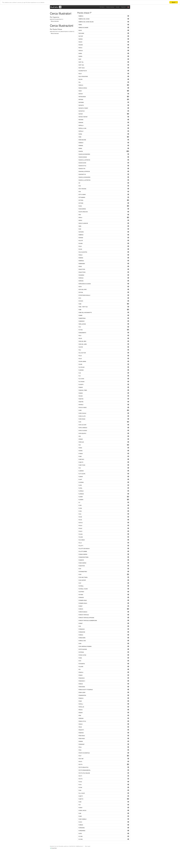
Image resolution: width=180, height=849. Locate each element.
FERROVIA (80, 278)
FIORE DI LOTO (82, 416)
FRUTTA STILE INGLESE (84, 773)
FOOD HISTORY (82, 580)
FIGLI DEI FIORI (82, 352)
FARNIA (80, 148)
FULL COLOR (81, 793)
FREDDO (80, 712)
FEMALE (80, 255)
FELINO (80, 249)
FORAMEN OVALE (82, 600)
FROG (79, 750)
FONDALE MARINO (82, 554)
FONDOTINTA (81, 565)
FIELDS (80, 338)
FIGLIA (80, 355)
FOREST (80, 606)
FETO (79, 298)
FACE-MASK (81, 33)
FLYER (79, 505)
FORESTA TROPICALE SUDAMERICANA (87, 620)
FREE (79, 715)
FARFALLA (80, 125)
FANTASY (80, 114)
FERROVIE (80, 281)
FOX (79, 669)
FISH (79, 445)
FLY (79, 502)
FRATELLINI (81, 707)
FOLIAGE (80, 537)
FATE (79, 191)
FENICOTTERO (82, 272)
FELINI (80, 246)
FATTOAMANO (81, 197)
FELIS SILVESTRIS (82, 252)
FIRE (79, 436)
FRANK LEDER (81, 692)
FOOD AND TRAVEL (83, 577)
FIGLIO (80, 358)
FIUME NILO (81, 459)
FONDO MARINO (82, 563)
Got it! (173, 2)
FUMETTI (80, 796)
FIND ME (80, 396)
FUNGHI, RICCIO (82, 810)
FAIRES (80, 53)
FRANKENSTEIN (82, 695)
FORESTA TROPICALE (83, 614)
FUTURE (80, 836)
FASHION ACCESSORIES (84, 154)
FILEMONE (81, 370)
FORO (79, 643)
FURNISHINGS (81, 830)
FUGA (79, 790)
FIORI (79, 422)
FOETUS (80, 522)
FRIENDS (80, 741)
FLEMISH (80, 476)
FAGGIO (80, 42)
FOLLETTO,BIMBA (82, 551)
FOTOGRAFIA (81, 663)
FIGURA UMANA (82, 361)
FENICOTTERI (81, 269)
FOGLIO (80, 531)
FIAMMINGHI (81, 321)
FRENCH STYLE (82, 721)
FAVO (79, 214)
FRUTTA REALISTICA (83, 767)
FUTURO (80, 839)
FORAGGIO (81, 597)
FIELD (79, 335)
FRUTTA (80, 764)
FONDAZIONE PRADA (83, 557)
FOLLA (80, 542)
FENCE (80, 266)
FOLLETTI (80, 545)
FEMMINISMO (81, 263)
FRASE (80, 701)
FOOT (79, 583)
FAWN (79, 226)
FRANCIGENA (81, 686)
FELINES (80, 243)
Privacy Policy (54, 848)
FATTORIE (80, 203)
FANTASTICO (81, 111)
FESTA (80, 286)
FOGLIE (80, 528)
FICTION (80, 329)
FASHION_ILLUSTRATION (84, 180)
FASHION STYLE (82, 165)
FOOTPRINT (81, 591)
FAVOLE (80, 220)
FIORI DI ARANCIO (82, 427)
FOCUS (80, 519)
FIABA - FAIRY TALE (83, 306)
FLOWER (80, 496)
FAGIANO (80, 44)
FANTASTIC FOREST (83, 108)
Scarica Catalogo (110, 7)
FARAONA (80, 122)
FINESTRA (80, 399)
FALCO (80, 73)
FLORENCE (81, 494)
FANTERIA (80, 119)
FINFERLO (80, 404)
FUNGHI (80, 807)
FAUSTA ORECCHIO (83, 211)
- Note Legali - (87, 846)
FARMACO (80, 142)
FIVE (79, 468)
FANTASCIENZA (82, 96)
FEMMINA (80, 257)
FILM (79, 373)
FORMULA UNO (82, 640)
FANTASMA (81, 102)
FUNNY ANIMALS (82, 819)
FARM (79, 137)
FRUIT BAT (81, 758)
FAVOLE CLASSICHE (83, 223)
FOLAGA (80, 534)
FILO (79, 376)
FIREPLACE (81, 442)
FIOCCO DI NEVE (82, 407)
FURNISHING (81, 827)
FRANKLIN (80, 698)
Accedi (117, 7)
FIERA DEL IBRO (82, 341)
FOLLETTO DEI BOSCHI (84, 548)
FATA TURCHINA (82, 188)
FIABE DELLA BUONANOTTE (85, 312)
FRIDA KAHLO (81, 735)
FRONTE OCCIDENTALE (84, 753)
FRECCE (80, 709)
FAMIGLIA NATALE (82, 88)
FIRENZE (80, 439)
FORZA (80, 658)
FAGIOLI (80, 47)
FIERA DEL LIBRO (82, 344)
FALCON (80, 79)
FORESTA (80, 609)
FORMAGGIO (81, 629)
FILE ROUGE (81, 367)
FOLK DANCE (81, 540)
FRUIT (79, 755)
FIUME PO (80, 462)
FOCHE (80, 517)
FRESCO (80, 724)
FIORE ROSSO (81, 419)
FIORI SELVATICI (82, 433)
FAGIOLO (80, 50)
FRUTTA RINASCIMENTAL (84, 770)
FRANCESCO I (81, 681)
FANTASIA (80, 99)
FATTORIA (80, 200)
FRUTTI (80, 776)
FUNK (79, 813)
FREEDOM (80, 718)
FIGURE (80, 364)
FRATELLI (80, 704)
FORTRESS (81, 652)
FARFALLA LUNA (82, 128)
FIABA (79, 304)
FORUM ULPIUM (82, 655)
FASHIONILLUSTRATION (84, 171)
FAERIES (80, 39)
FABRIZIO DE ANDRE (83, 27)
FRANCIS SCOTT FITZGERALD (85, 689)
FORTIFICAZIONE (82, 649)
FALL (79, 82)
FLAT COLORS (81, 473)
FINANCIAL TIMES (82, 390)
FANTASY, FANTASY (82, 116)
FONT (79, 568)
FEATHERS (81, 232)
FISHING (80, 450)
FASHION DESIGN (82, 157)
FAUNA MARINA (82, 209)
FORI (79, 626)
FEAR (79, 229)
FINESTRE (80, 401)
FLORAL (80, 488)
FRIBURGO (81, 732)
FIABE (79, 309)
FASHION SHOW (82, 163)
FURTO (80, 833)
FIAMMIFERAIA (82, 318)
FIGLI (79, 350)
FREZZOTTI (81, 730)
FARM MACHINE (82, 139)
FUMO (79, 802)
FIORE (79, 410)
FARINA (80, 134)
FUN (79, 804)
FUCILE (80, 781)
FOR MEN (80, 594)
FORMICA (80, 635)
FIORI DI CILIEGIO (82, 430)
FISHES (80, 447)
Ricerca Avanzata (55, 21)
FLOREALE (81, 491)
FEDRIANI (80, 237)
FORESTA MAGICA (82, 612)
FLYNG (80, 511)
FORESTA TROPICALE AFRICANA (86, 617)
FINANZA (80, 393)
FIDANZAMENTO (82, 332)
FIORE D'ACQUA (82, 413)
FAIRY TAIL (81, 62)
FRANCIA (80, 684)
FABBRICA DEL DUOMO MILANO (86, 21)
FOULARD (80, 666)
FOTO (79, 660)
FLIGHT (80, 479)
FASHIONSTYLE (82, 174)
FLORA (80, 485)
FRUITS (80, 761)
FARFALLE (80, 131)
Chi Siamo (102, 7)
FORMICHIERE (81, 637)
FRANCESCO (81, 678)
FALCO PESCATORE (83, 76)
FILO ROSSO (81, 381)
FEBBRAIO (80, 234)
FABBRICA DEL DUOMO (84, 19)
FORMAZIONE (81, 632)
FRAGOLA (80, 672)
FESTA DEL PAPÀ (82, 289)
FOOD (79, 574)
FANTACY (80, 93)
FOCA (79, 514)
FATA (79, 186)
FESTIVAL (80, 292)
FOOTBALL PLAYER (83, 589)
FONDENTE (81, 560)
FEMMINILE (81, 260)
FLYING (80, 508)
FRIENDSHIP (81, 744)
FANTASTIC (81, 105)
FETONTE (80, 301)
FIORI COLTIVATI (82, 424)
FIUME (80, 456)
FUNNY (80, 816)
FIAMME (80, 315)
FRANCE (80, 675)
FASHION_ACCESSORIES (84, 177)
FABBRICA (80, 16)
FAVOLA (80, 217)
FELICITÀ (80, 240)
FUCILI (80, 784)
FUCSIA (80, 787)
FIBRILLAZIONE (82, 324)
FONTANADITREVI (82, 571)
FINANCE (80, 387)
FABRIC (80, 24)
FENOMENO (81, 275)
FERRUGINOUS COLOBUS (84, 283)
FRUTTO (80, 778)
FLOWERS (80, 499)
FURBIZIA (80, 825)
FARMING (80, 145)
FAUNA (80, 206)
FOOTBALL (81, 586)
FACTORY (80, 36)
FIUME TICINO (81, 465)
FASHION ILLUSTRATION (84, 160)
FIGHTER (80, 347)
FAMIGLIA (80, 85)
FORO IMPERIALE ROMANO (85, 646)
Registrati (123, 7)
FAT (79, 183)
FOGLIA (80, 525)
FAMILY (80, 91)
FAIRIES (80, 56)
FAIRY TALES (81, 68)
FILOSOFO (80, 384)
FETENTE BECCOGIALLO (84, 295)
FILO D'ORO (81, 378)
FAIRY (79, 59)
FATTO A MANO (82, 194)
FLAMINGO (81, 471)
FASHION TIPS (81, 168)
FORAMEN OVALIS (82, 603)
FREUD (80, 727)
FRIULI (80, 747)
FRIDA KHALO (81, 738)
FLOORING (81, 482)
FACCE (80, 30)
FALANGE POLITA (82, 70)
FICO (79, 327)
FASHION (80, 151)
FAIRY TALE (81, 65)
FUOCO (80, 822)
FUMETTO (80, 799)
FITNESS (80, 453)
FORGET (80, 623)
